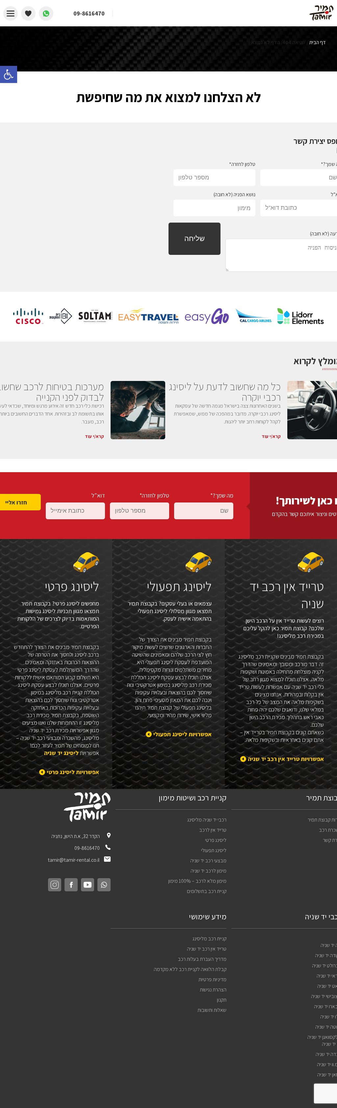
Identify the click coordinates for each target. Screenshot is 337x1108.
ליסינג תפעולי (213, 850)
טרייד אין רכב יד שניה (206, 948)
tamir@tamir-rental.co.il (74, 859)
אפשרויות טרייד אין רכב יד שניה (286, 759)
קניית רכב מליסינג (209, 938)
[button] (8, 74)
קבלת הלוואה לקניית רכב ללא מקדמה (190, 969)
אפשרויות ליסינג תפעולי (182, 734)
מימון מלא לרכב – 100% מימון (197, 881)
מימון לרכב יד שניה (208, 870)
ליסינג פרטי (215, 840)
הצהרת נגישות (213, 989)
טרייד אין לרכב (212, 829)
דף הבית (317, 42)
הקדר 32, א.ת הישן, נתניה (76, 836)
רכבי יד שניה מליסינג (206, 819)
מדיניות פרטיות (212, 979)
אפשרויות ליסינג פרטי (73, 772)
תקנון (221, 999)
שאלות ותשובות (211, 1010)
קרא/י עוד (271, 436)
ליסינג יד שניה (61, 753)
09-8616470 (87, 848)
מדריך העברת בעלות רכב (202, 959)
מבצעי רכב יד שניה (208, 860)
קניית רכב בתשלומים (206, 891)
